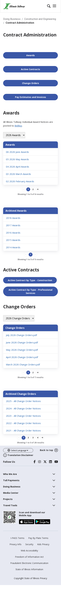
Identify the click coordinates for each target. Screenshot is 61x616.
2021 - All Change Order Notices (23, 430)
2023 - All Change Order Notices (23, 415)
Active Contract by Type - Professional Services (30, 291)
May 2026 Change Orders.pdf (22, 349)
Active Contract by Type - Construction (30, 280)
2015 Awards (13, 240)
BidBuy (18, 125)
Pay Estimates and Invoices (30, 97)
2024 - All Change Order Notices (23, 408)
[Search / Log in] (52, 6)
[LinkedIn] (50, 461)
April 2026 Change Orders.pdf (22, 357)
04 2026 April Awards (17, 166)
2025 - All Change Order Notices (23, 401)
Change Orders (30, 83)
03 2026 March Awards (18, 174)
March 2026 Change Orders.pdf (23, 364)
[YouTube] (56, 461)
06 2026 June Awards (17, 151)
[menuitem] (10, 474)
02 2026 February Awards (20, 181)
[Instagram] (39, 461)
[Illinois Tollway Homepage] (14, 6)
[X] (45, 461)
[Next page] (38, 189)
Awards (30, 55)
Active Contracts (30, 69)
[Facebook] (35, 461)
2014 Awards (13, 247)
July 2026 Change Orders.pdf (21, 335)
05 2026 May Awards (17, 159)
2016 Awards (13, 232)
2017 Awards (13, 225)
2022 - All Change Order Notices (23, 423)
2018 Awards (13, 217)
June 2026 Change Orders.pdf (22, 342)
